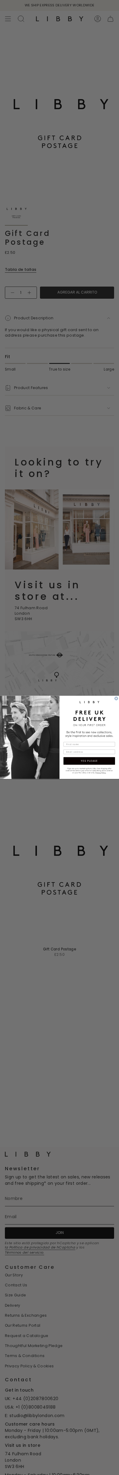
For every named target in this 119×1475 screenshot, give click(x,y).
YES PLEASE (89, 761)
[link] (89, 770)
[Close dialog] (116, 698)
